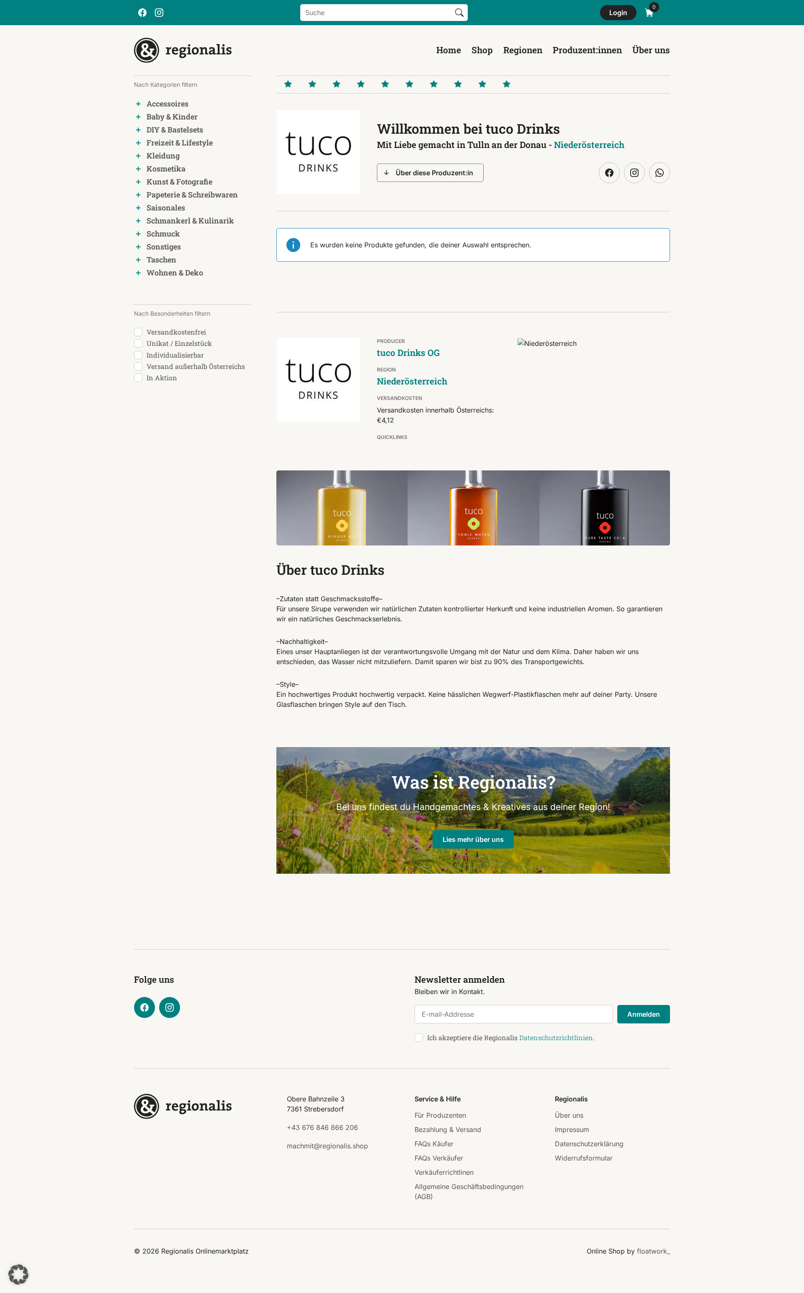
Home (448, 50)
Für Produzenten (440, 1115)
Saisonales (166, 208)
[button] (18, 1274)
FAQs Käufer (434, 1144)
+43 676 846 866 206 (322, 1127)
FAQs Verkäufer (439, 1158)
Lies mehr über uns (473, 839)
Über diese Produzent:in (434, 173)
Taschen (161, 259)
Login (618, 12)
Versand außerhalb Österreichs (196, 366)
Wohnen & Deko (175, 272)
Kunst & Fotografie (179, 182)
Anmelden (643, 1014)
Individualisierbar (175, 355)
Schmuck (163, 233)
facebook (142, 12)
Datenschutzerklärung (589, 1144)
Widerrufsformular (584, 1158)
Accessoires (167, 104)
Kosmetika (166, 169)
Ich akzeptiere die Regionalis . (511, 1037)
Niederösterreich (589, 145)
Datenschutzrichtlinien (556, 1037)
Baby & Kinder (172, 117)
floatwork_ (653, 1251)
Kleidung (163, 156)
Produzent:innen (587, 50)
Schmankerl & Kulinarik (190, 221)
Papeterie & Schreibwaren (192, 195)
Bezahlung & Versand (448, 1129)
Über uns (651, 50)
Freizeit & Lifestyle (180, 143)
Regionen (522, 50)
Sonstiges (164, 246)
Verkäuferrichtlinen (444, 1172)
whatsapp (659, 172)
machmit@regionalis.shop (327, 1146)
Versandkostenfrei (176, 331)
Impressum (572, 1129)
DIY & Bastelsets (175, 130)
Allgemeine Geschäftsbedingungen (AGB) (469, 1191)
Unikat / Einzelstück (179, 343)
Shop (482, 50)
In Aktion (162, 377)
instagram (159, 12)
